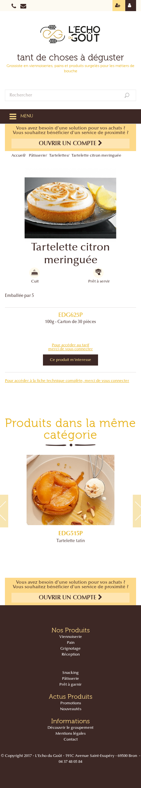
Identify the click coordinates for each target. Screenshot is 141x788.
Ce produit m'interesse (70, 360)
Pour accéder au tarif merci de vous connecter (70, 347)
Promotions (70, 703)
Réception (71, 655)
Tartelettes (58, 156)
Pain (70, 643)
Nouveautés (70, 709)
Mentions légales (70, 734)
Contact (71, 740)
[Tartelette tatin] (70, 490)
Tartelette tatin (70, 541)
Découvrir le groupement (70, 728)
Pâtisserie (37, 156)
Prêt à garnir (70, 685)
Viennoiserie (70, 637)
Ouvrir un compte (68, 144)
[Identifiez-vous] (130, 5)
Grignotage (70, 649)
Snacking (70, 673)
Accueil (18, 156)
